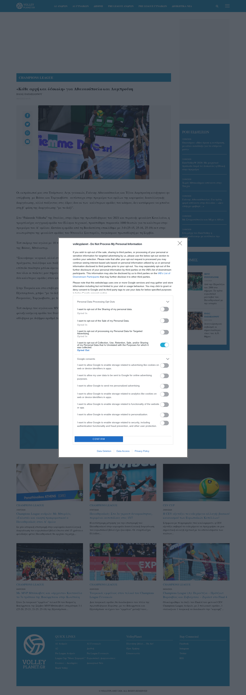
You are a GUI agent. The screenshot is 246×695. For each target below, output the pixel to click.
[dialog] (123, 347)
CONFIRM (99, 439)
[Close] (181, 244)
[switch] (164, 309)
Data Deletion (104, 451)
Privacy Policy (142, 451)
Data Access (123, 451)
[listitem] (123, 302)
